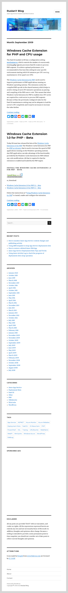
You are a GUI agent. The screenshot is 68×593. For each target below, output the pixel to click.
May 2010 (12, 323)
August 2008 (13, 368)
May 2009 (12, 350)
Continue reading (13, 112)
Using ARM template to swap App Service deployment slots (30, 246)
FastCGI (22, 121)
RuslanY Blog (15, 10)
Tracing (25, 430)
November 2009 (14, 338)
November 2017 (14, 283)
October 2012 (13, 318)
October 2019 (13, 275)
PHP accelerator (15, 148)
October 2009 (13, 340)
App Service (12, 422)
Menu (57, 12)
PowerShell (12, 430)
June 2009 (12, 348)
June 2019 (12, 278)
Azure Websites (43, 422)
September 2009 (14, 343)
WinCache (40, 121)
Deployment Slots (15, 390)
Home (9, 569)
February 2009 (14, 358)
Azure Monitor (31, 422)
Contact (9, 578)
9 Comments (44, 209)
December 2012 (14, 315)
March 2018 (13, 280)
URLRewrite (13, 400)
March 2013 (13, 310)
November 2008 (14, 360)
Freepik (20, 556)
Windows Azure (29, 434)
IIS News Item (32, 209)
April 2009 (12, 353)
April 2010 (12, 325)
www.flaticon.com (33, 556)
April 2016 (12, 288)
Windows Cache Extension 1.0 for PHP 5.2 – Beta (24, 185)
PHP (26, 121)
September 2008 (14, 365)
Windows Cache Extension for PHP (22, 80)
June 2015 (12, 295)
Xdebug (10, 437)
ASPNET (21, 422)
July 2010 (12, 320)
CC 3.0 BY (12, 558)
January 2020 (13, 273)
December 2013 (14, 305)
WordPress (12, 405)
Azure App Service (15, 387)
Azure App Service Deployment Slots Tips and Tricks (28, 251)
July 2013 (12, 308)
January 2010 (13, 333)
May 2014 (12, 298)
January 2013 (13, 313)
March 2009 (13, 355)
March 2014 (13, 303)
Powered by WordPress (13, 584)
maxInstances (12, 62)
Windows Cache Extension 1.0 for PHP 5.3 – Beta (24, 188)
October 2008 (13, 363)
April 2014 (12, 300)
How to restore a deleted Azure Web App (23, 248)
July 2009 (12, 345)
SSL (19, 430)
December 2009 (14, 335)
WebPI (10, 434)
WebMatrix (44, 430)
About (9, 574)
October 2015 (13, 290)
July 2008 (12, 370)
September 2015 (14, 293)
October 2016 (13, 285)
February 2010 (13, 330)
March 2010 (13, 328)
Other (11, 395)
